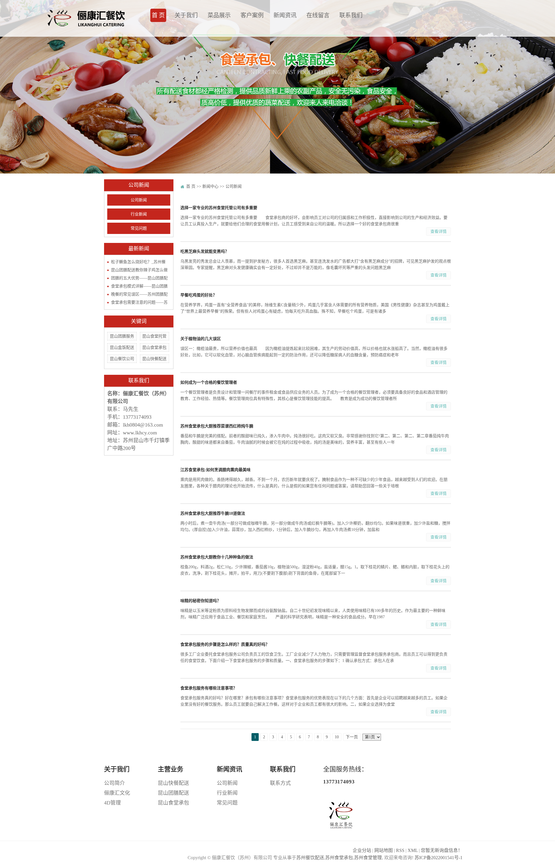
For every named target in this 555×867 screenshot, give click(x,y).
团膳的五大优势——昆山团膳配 (139, 278)
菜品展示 (219, 15)
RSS (400, 850)
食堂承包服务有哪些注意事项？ (208, 688)
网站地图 (383, 850)
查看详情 (438, 231)
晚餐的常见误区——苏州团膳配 (139, 294)
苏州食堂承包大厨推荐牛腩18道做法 (212, 513)
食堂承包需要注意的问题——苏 (139, 302)
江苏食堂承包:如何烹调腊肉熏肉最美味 (215, 470)
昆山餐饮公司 (122, 359)
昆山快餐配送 (154, 359)
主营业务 (170, 769)
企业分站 (362, 850)
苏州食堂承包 (339, 857)
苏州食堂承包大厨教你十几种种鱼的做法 (216, 557)
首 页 (158, 15)
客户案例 (252, 15)
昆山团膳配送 (173, 793)
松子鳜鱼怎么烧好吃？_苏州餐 (138, 262)
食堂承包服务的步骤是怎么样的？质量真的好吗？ (224, 644)
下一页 (352, 737)
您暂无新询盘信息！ (441, 850)
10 (337, 737)
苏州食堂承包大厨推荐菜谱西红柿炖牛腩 (216, 426)
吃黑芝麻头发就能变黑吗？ (204, 251)
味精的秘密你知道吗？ (200, 601)
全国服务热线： (345, 775)
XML (413, 850)
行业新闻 (139, 214)
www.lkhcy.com (140, 433)
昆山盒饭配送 (122, 347)
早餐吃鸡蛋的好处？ (198, 295)
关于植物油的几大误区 (200, 339)
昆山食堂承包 (154, 347)
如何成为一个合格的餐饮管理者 (208, 382)
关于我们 (186, 15)
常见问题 (139, 228)
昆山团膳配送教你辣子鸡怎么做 (139, 270)
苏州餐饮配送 (310, 857)
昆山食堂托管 (154, 336)
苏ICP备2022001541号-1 (438, 857)
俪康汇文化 (117, 793)
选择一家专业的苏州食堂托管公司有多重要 (218, 208)
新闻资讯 (285, 15)
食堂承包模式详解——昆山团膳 (139, 286)
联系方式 (280, 783)
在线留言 (318, 15)
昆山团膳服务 (122, 336)
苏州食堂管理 (368, 857)
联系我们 (350, 15)
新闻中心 (210, 186)
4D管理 (112, 803)
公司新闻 (139, 200)
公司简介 (114, 783)
